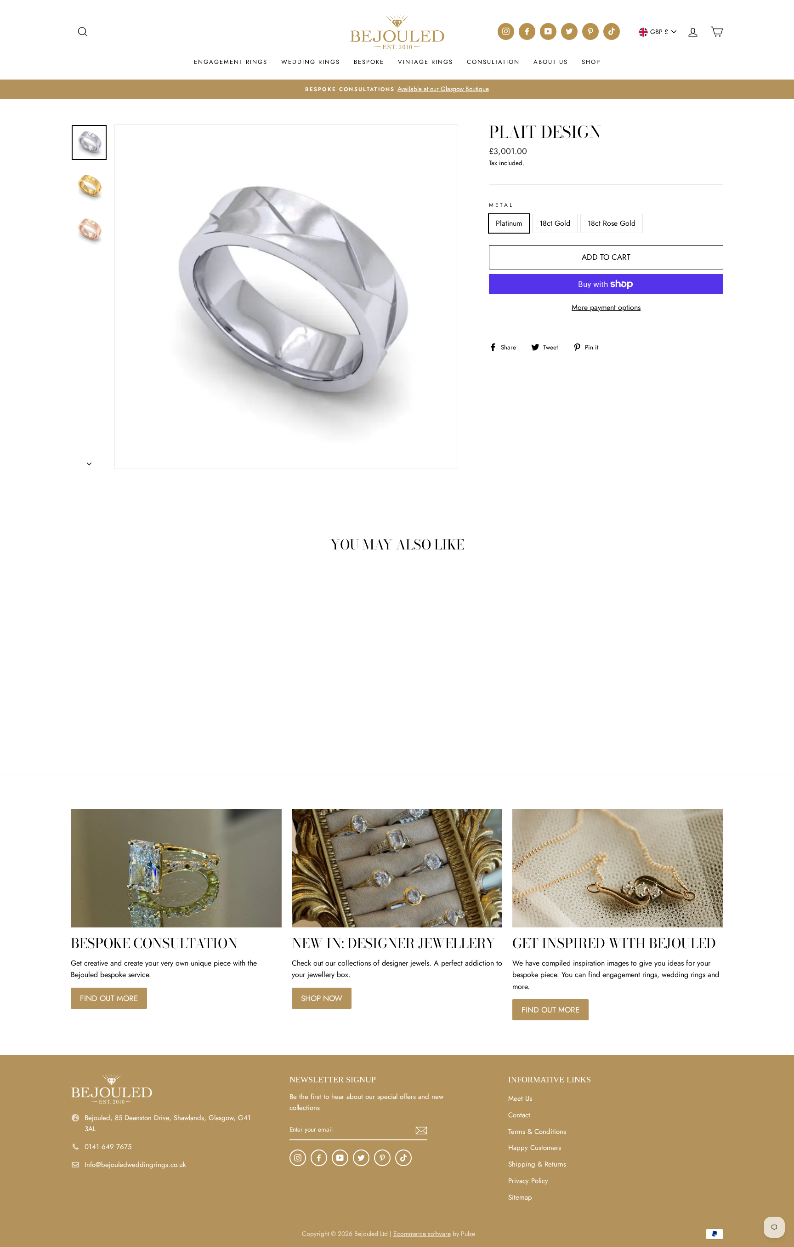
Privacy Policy (528, 1181)
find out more (109, 998)
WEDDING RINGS (310, 61)
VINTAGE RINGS (425, 61)
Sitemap (520, 1197)
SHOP (591, 61)
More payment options (606, 307)
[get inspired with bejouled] (617, 868)
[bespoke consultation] (176, 868)
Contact (519, 1115)
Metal (501, 205)
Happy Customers (534, 1148)
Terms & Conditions (537, 1132)
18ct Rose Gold (611, 223)
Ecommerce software (422, 1233)
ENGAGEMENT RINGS (230, 61)
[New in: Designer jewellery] (397, 868)
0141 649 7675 (108, 1147)
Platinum (509, 223)
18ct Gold (554, 223)
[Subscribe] (421, 1130)
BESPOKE (369, 61)
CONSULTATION (493, 61)
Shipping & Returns (537, 1164)
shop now (321, 998)
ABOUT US (550, 61)
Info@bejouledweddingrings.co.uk (135, 1165)
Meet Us (520, 1098)
